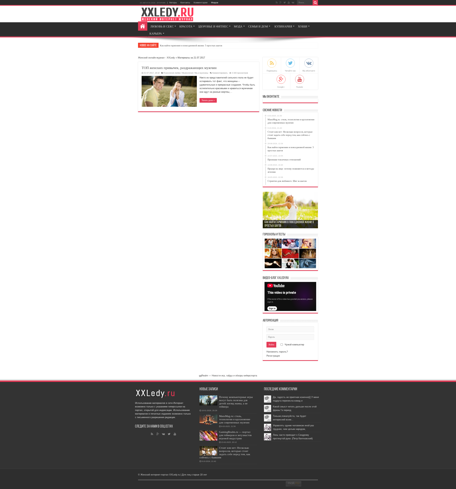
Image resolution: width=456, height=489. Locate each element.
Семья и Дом (258, 26)
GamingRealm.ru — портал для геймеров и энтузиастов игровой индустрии (235, 435)
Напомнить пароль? (277, 351)
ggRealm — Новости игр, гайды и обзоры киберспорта (228, 375)
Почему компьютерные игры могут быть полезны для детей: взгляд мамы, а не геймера (236, 401)
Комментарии (201, 2)
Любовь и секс (162, 26)
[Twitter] (284, 2)
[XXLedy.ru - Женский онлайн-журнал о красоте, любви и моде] (167, 13)
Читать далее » (208, 100)
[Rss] (152, 434)
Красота (185, 26)
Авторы (173, 2)
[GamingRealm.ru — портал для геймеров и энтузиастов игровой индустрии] (208, 435)
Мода (238, 26)
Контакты (185, 2)
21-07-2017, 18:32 (152, 73)
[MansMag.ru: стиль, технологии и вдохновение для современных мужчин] (208, 420)
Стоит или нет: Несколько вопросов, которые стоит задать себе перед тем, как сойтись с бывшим (225, 452)
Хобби (302, 26)
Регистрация (273, 355)
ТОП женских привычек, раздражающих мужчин (179, 68)
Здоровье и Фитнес (213, 26)
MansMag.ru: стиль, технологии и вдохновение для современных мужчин (234, 419)
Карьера (155, 33)
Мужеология (187, 73)
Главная (142, 26)
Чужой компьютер (294, 344)
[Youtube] (288, 2)
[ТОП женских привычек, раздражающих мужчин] (169, 91)
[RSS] (276, 2)
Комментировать (220, 73)
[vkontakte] (293, 2)
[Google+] (280, 2)
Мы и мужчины (201, 73)
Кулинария (283, 26)
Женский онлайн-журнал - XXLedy (156, 57)
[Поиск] (315, 2)
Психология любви (172, 73)
